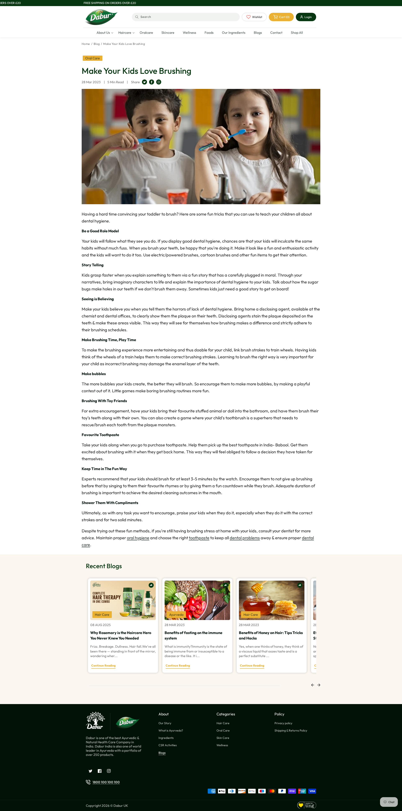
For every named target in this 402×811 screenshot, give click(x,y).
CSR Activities (167, 745)
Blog (97, 44)
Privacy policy (283, 723)
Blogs (162, 753)
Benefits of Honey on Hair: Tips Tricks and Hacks (271, 635)
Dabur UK (120, 805)
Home (86, 44)
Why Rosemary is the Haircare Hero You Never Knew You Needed (120, 635)
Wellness (222, 745)
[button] (103, 32)
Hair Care (222, 723)
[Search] (137, 17)
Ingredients (166, 738)
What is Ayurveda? (170, 730)
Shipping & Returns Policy (290, 730)
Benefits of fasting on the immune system (193, 635)
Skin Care (222, 738)
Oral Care (223, 730)
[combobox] (186, 17)
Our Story (164, 723)
